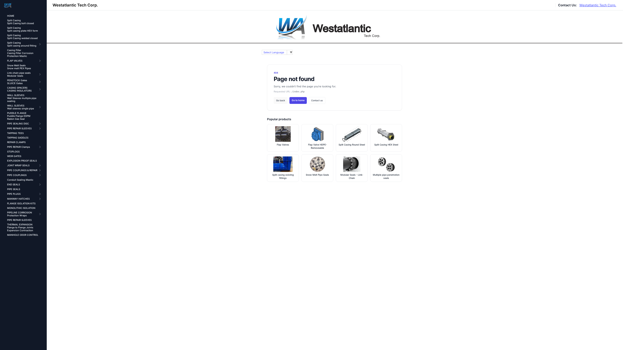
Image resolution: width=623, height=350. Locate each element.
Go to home (298, 100)
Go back (280, 100)
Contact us (317, 100)
